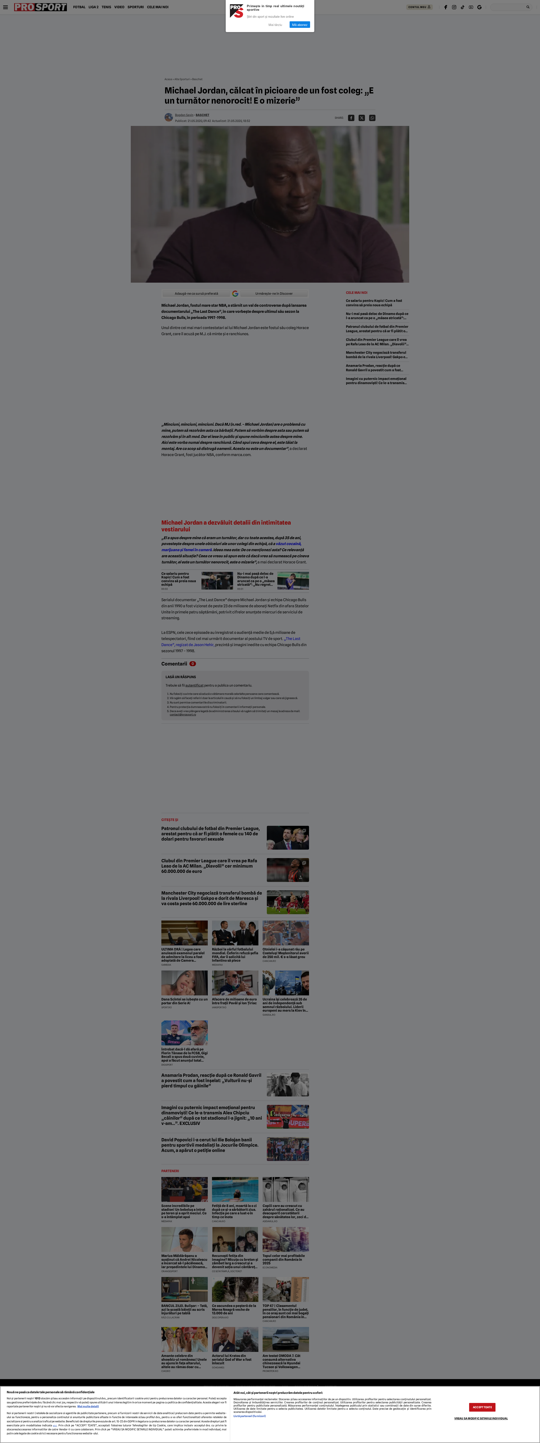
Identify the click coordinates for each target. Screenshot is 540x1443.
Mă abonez (300, 24)
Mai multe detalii (88, 1406)
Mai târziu (275, 24)
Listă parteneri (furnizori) (250, 1416)
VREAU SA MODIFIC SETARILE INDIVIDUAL (481, 1418)
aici (55, 1425)
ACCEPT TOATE (482, 1407)
